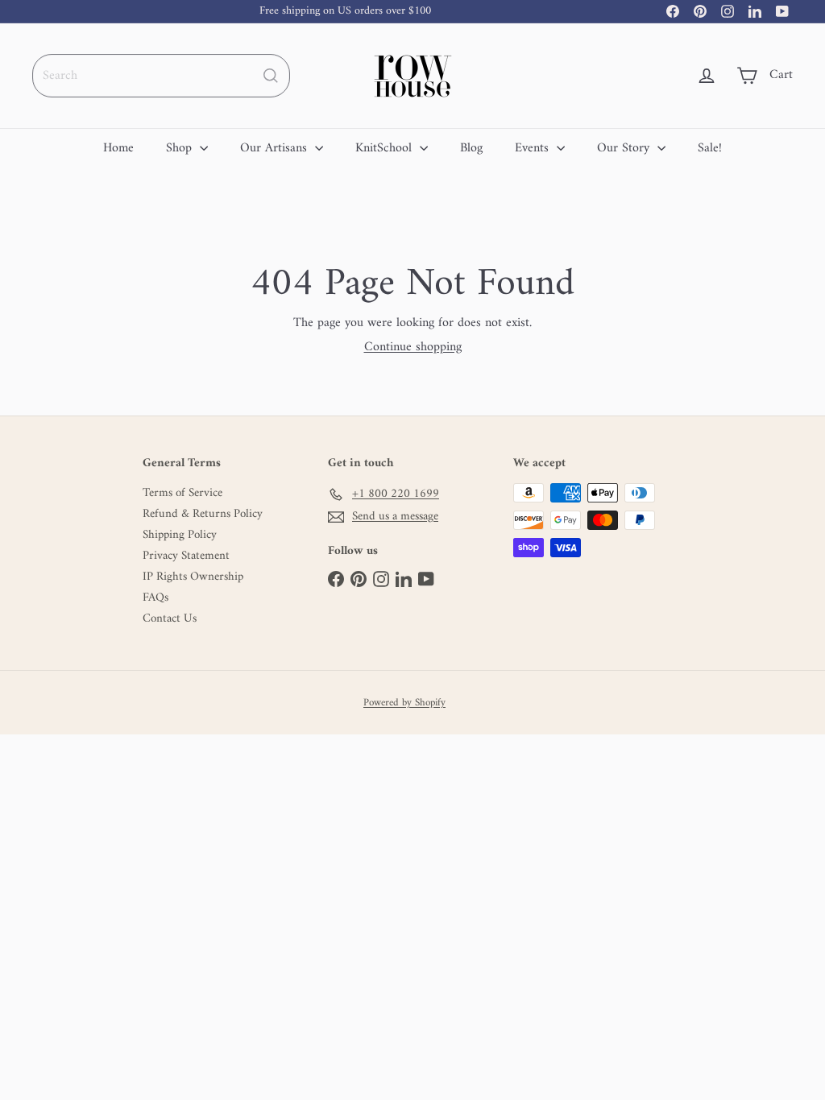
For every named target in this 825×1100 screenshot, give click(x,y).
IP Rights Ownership (193, 577)
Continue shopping (413, 347)
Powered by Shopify (404, 703)
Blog (471, 148)
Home (118, 148)
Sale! (710, 148)
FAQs (155, 598)
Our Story (625, 148)
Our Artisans (275, 148)
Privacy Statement (186, 556)
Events (534, 148)
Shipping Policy (180, 535)
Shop (181, 148)
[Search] (270, 75)
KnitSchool (385, 148)
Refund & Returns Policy (203, 514)
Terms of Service (182, 493)
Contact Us (170, 619)
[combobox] (161, 75)
